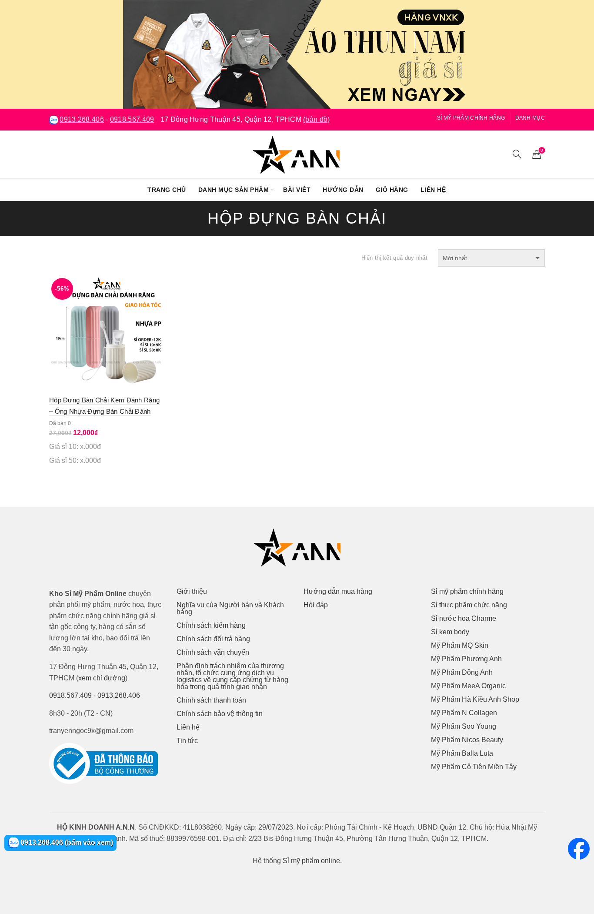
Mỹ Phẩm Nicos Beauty (467, 739)
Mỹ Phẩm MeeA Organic (468, 686)
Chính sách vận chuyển (213, 652)
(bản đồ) (316, 119)
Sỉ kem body (450, 632)
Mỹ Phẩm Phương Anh (466, 659)
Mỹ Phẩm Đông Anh (462, 672)
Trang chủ (166, 189)
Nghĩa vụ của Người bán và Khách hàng (230, 608)
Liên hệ (433, 189)
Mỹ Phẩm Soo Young (463, 726)
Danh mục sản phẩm (233, 189)
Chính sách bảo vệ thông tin (220, 713)
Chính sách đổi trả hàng (213, 639)
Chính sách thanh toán (211, 700)
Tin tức (187, 740)
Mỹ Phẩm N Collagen (464, 712)
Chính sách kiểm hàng (211, 625)
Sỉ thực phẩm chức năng (469, 605)
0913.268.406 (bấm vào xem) (66, 842)
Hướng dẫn (343, 189)
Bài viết (296, 189)
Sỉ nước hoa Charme (463, 618)
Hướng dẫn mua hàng (338, 591)
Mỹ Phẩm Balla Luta (462, 753)
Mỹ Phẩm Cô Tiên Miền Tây (474, 766)
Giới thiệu (192, 591)
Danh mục (530, 118)
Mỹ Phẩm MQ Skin (459, 645)
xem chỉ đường (101, 678)
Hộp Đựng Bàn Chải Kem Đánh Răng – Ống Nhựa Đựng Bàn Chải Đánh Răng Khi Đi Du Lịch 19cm (104, 411)
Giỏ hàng (392, 189)
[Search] (517, 154)
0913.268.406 (82, 119)
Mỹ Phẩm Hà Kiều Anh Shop (475, 699)
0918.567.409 (132, 119)
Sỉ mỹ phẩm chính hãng (471, 118)
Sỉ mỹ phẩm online (311, 860)
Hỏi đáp (316, 605)
